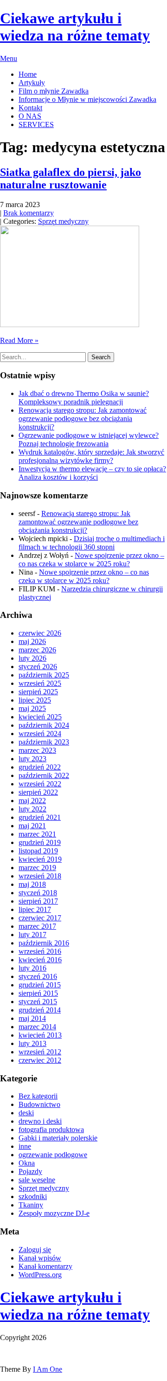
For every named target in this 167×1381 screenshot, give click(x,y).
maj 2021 (32, 826)
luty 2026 (32, 658)
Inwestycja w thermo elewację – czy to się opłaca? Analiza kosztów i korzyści (92, 473)
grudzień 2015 (40, 985)
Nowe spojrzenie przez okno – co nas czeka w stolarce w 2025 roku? (91, 559)
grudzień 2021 (40, 817)
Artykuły (32, 83)
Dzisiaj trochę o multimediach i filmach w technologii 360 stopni (92, 543)
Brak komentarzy (28, 213)
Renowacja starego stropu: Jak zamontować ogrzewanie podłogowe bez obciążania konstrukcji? (83, 418)
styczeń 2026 (38, 666)
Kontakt (30, 108)
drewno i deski (40, 1121)
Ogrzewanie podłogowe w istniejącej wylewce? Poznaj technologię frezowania (89, 439)
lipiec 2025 (35, 700)
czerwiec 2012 (40, 1060)
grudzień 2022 (40, 767)
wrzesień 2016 (40, 951)
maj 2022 (32, 800)
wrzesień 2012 (40, 1052)
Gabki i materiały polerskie (58, 1138)
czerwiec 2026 (40, 633)
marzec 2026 (37, 650)
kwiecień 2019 (40, 859)
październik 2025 (44, 675)
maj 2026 (32, 641)
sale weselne (37, 1180)
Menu (8, 58)
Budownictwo (39, 1104)
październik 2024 (44, 725)
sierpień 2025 (38, 692)
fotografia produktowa (51, 1129)
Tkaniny (31, 1205)
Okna (27, 1163)
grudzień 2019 (40, 842)
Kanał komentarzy (45, 1266)
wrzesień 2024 (40, 733)
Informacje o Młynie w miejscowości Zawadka (87, 99)
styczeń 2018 (38, 893)
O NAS (30, 116)
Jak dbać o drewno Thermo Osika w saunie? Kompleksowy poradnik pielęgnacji (84, 397)
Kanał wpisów (40, 1258)
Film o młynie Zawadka (54, 91)
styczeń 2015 (38, 1002)
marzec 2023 (37, 750)
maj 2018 (32, 884)
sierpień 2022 (38, 792)
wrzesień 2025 (40, 683)
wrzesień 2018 (40, 876)
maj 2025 (32, 708)
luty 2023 (32, 759)
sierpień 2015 (38, 993)
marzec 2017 (37, 926)
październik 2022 (44, 775)
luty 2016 (32, 968)
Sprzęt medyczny (63, 221)
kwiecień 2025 (40, 717)
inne (25, 1146)
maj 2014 (32, 1018)
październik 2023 (44, 742)
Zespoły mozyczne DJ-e (54, 1213)
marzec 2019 (37, 868)
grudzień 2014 (40, 1010)
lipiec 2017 (35, 909)
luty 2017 (32, 935)
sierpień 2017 (38, 901)
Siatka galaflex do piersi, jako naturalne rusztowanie (70, 178)
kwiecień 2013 (40, 1035)
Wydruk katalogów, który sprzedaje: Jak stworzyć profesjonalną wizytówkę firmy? (91, 456)
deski (26, 1113)
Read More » (19, 340)
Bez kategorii (38, 1096)
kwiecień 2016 (40, 960)
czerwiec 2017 (40, 918)
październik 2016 (44, 943)
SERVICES (36, 124)
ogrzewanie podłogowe (53, 1155)
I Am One (47, 1369)
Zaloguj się (35, 1250)
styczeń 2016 (38, 976)
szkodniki (33, 1196)
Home (28, 74)
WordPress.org (40, 1275)
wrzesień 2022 (40, 784)
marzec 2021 (37, 834)
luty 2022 (32, 809)
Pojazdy (30, 1171)
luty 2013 (32, 1043)
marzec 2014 (37, 1027)
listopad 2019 (38, 851)
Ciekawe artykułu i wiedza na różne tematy (75, 1306)
